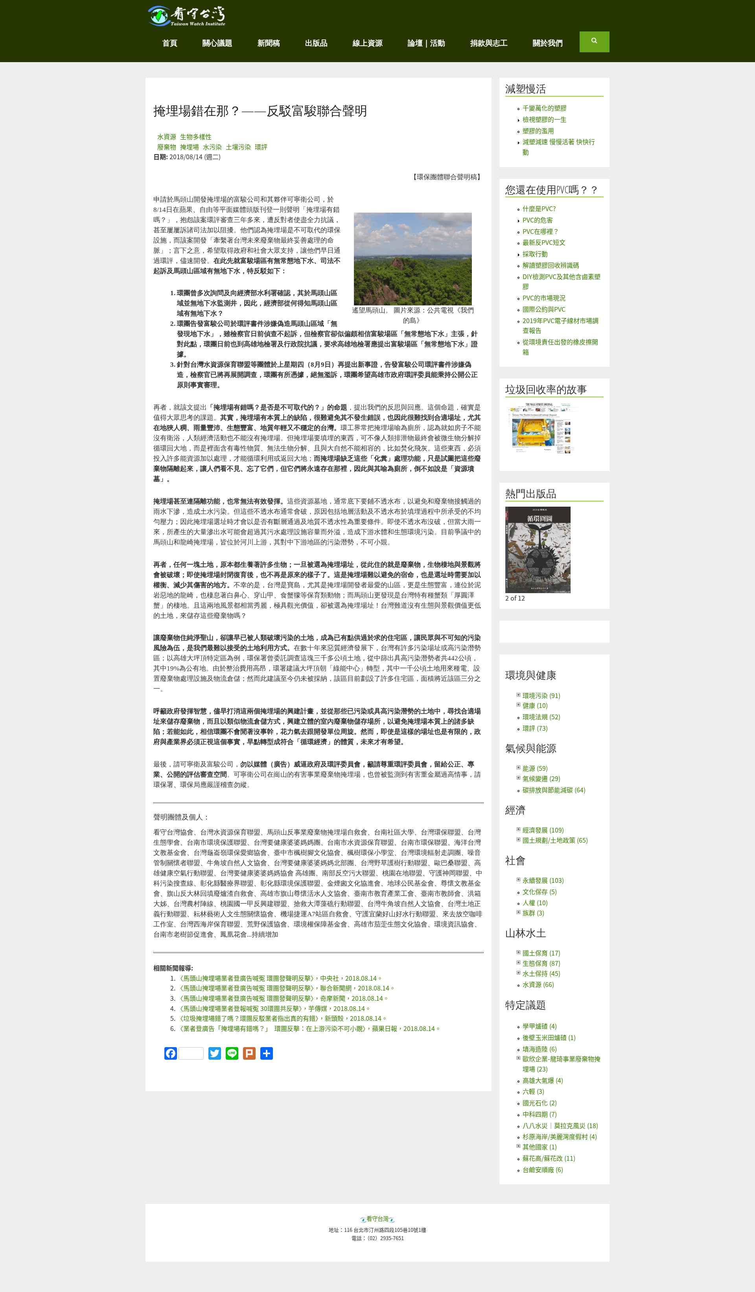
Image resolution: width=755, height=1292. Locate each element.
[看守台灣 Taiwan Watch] (186, 22)
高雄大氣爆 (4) (543, 1080)
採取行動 (535, 253)
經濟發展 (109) (543, 829)
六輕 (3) (533, 1091)
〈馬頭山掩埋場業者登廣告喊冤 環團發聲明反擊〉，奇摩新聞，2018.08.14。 (283, 998)
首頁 (169, 42)
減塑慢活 (525, 89)
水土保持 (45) (541, 973)
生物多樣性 (196, 136)
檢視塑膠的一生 (545, 119)
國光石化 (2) (540, 1102)
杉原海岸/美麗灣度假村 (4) (560, 1136)
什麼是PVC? (539, 208)
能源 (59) (535, 768)
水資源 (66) (538, 984)
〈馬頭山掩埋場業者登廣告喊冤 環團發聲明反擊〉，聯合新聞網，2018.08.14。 (286, 987)
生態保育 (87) (541, 963)
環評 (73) (535, 728)
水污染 (212, 146)
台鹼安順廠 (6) (543, 1169)
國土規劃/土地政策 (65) (555, 840)
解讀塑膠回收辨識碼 (551, 265)
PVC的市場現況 (544, 297)
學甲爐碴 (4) (540, 1026)
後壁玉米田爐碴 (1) (549, 1037)
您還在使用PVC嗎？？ (552, 190)
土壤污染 (238, 146)
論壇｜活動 (426, 42)
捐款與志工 (489, 42)
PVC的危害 (538, 219)
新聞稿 (269, 42)
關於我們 (548, 42)
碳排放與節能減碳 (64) (554, 789)
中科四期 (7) (540, 1114)
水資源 (166, 136)
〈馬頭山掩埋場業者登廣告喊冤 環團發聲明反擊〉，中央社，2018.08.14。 (280, 978)
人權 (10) (535, 902)
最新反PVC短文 (544, 242)
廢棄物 (166, 146)
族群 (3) (533, 912)
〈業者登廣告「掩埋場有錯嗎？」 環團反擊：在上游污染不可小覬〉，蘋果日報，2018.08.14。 (309, 1028)
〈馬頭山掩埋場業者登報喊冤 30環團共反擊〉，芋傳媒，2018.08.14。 (274, 1008)
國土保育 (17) (541, 953)
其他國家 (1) (540, 1146)
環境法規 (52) (541, 716)
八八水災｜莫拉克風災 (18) (560, 1125)
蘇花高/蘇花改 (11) (549, 1158)
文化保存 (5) (540, 891)
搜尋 (600, 43)
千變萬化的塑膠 (545, 107)
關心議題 (217, 42)
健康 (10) (535, 705)
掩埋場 (189, 146)
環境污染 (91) (541, 695)
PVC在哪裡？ (541, 231)
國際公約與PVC (544, 309)
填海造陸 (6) (540, 1048)
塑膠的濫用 (538, 130)
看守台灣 (377, 1218)
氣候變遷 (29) (541, 778)
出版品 (316, 42)
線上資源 (368, 42)
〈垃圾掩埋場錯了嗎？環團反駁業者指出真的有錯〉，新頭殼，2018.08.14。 (282, 1018)
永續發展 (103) (543, 880)
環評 (261, 146)
